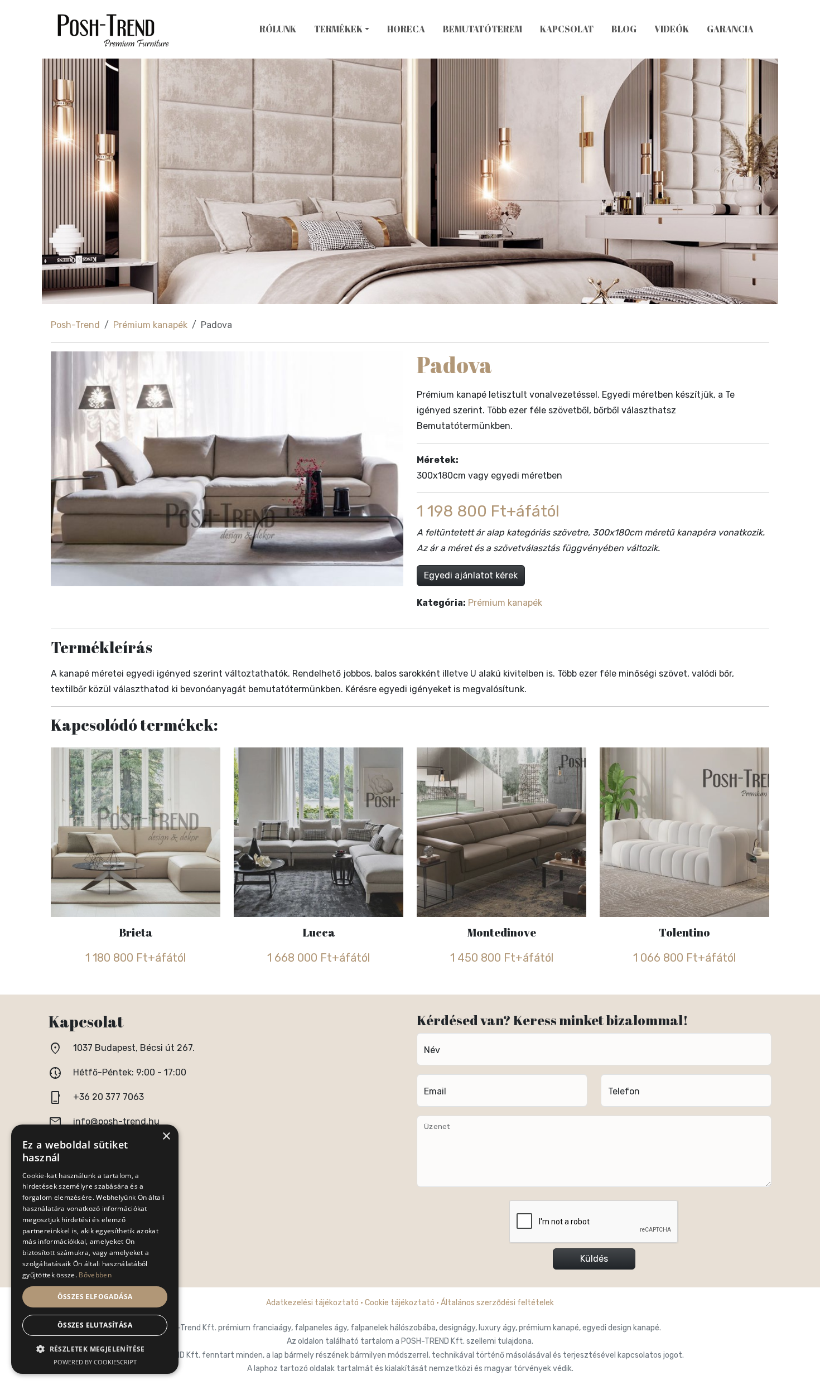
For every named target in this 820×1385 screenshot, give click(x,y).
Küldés (594, 1258)
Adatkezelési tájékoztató (312, 1302)
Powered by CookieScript (95, 1362)
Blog (623, 29)
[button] (94, 1349)
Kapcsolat (567, 29)
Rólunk (277, 29)
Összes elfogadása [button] (95, 1296)
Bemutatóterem (482, 29)
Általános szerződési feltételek (497, 1302)
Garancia (730, 29)
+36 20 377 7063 (108, 1097)
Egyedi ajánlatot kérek (471, 575)
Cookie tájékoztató (400, 1302)
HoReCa (406, 29)
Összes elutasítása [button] (94, 1325)
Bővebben (95, 1275)
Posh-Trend (75, 325)
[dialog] (95, 1249)
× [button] (166, 1136)
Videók (671, 29)
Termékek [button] (338, 29)
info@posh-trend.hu (116, 1121)
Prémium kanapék (150, 325)
